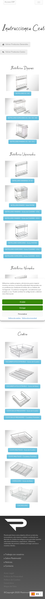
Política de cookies (14, 318)
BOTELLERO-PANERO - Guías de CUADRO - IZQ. (22, 212)
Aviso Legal (9, 573)
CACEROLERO (22, 505)
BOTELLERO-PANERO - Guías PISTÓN (22, 205)
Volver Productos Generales (16, 44)
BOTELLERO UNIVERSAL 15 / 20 (22, 181)
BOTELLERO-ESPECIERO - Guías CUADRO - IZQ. (22, 249)
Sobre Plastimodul (13, 558)
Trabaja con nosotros (14, 554)
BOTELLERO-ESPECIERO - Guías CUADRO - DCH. (22, 256)
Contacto (9, 566)
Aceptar (22, 302)
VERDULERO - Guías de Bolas (22, 481)
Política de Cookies (12, 580)
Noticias (8, 562)
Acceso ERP (10, 2)
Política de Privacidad (13, 577)
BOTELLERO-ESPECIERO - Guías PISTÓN (22, 243)
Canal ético (9, 583)
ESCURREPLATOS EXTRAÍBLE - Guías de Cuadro (22, 362)
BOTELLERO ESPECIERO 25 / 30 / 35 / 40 (22, 118)
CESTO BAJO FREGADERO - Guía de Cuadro (22, 411)
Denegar (22, 308)
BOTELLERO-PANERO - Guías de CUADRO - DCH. (22, 218)
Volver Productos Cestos (15, 52)
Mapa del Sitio (10, 586)
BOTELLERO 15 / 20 (22, 93)
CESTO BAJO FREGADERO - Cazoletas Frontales (22, 417)
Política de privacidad (29, 318)
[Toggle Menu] (38, 2)
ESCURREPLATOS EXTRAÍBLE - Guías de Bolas (22, 386)
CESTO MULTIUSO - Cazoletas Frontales (22, 456)
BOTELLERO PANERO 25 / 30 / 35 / (22, 141)
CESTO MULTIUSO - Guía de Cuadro (22, 450)
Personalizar (22, 314)
